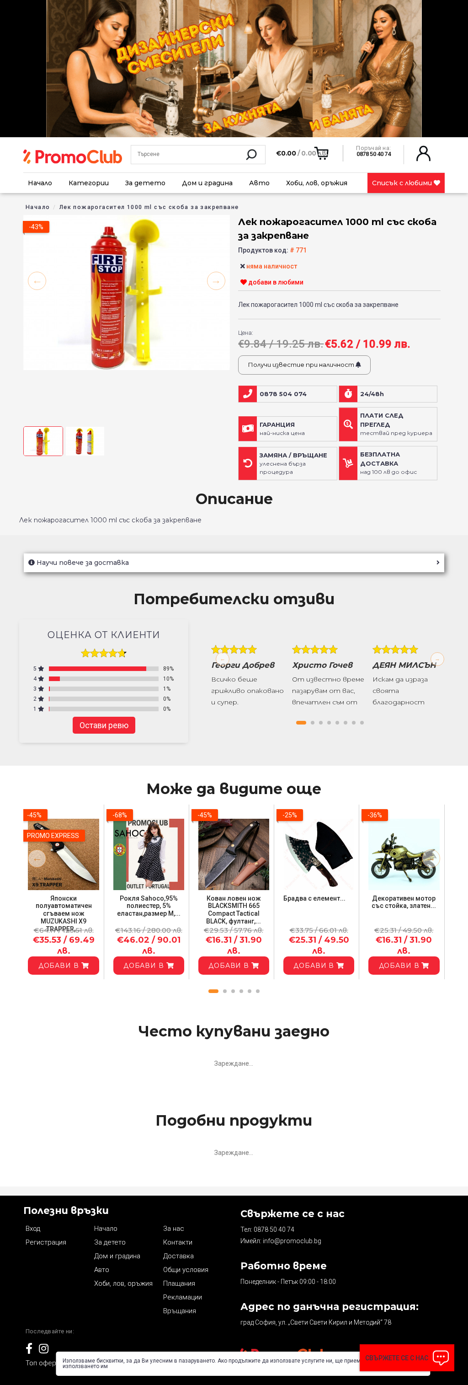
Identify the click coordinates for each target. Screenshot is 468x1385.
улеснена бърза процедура (293, 464)
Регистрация (46, 1242)
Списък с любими (403, 183)
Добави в (59, 965)
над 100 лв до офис (388, 463)
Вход (33, 1228)
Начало (40, 183)
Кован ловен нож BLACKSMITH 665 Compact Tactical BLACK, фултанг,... (233, 910)
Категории (89, 183)
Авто (259, 183)
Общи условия (185, 1270)
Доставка (178, 1256)
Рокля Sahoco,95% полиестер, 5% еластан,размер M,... (149, 906)
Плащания (179, 1283)
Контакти (177, 1242)
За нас (173, 1228)
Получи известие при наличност (302, 364)
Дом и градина (207, 183)
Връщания (179, 1311)
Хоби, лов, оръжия (316, 183)
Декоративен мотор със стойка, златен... (404, 902)
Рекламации (182, 1297)
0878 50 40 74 (274, 1229)
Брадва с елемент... (314, 898)
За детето (145, 183)
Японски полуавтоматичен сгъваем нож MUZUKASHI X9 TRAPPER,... (64, 914)
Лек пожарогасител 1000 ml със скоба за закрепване (149, 207)
